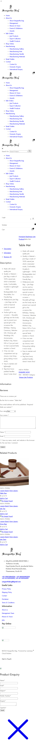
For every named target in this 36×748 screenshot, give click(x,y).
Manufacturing (10, 46)
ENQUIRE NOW (24, 372)
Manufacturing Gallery (17, 49)
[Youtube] (25, 662)
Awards (12, 31)
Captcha (3, 708)
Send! (2, 710)
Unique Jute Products (26, 377)
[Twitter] (20, 662)
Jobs (3, 620)
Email (2, 436)
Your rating (3, 411)
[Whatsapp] (9, 662)
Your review (4, 415)
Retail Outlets (10, 59)
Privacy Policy (6, 589)
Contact (8, 62)
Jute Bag (25, 237)
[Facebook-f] (4, 662)
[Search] (29, 151)
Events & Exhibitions (16, 28)
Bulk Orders (10, 33)
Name (2, 432)
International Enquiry (16, 69)
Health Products (15, 41)
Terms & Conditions (8, 602)
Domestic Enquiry (15, 67)
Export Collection (15, 39)
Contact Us (13, 64)
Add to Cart (4, 498)
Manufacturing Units (16, 51)
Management (14, 23)
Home (8, 15)
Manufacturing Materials (17, 57)
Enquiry (3, 701)
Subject (3, 691)
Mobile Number (5, 696)
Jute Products (14, 36)
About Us (9, 18)
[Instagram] (14, 662)
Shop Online (10, 44)
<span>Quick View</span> (9, 491)
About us (5, 610)
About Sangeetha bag (17, 21)
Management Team (8, 613)
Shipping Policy (7, 592)
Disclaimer (5, 599)
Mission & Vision (15, 26)
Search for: (5, 151)
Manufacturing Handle (17, 54)
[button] (24, 370)
